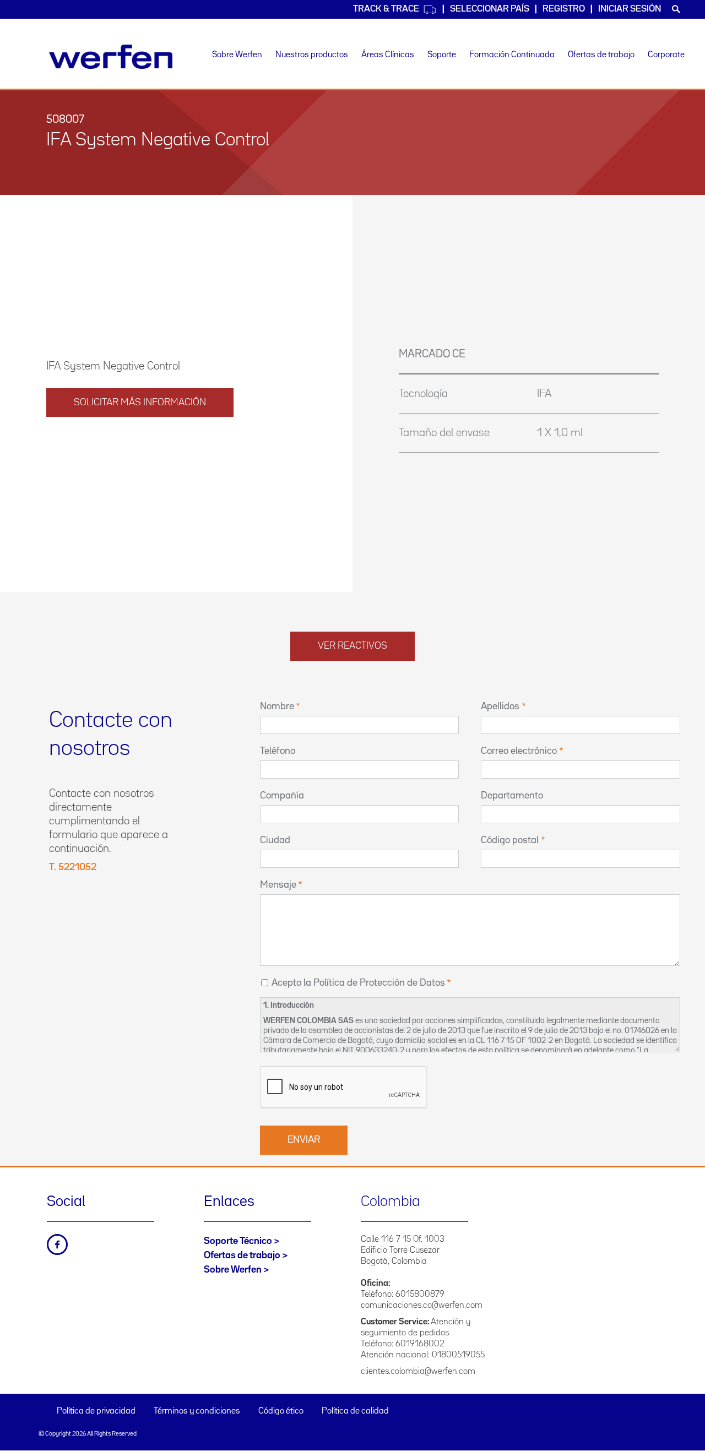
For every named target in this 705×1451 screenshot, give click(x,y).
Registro (564, 9)
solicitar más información (140, 402)
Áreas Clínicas (387, 55)
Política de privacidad (96, 1411)
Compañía (282, 795)
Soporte (441, 55)
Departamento (512, 795)
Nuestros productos (311, 55)
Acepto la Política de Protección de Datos (358, 983)
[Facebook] (57, 1244)
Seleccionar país (489, 9)
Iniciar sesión (629, 9)
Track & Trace (386, 9)
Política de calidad (355, 1411)
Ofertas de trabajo (601, 55)
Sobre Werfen (237, 55)
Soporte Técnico (238, 1241)
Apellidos (500, 706)
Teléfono (277, 751)
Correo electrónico (519, 751)
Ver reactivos (352, 646)
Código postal (510, 840)
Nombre (277, 706)
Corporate (666, 55)
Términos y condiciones (197, 1411)
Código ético (280, 1411)
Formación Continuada (512, 55)
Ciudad (275, 840)
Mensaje (278, 885)
